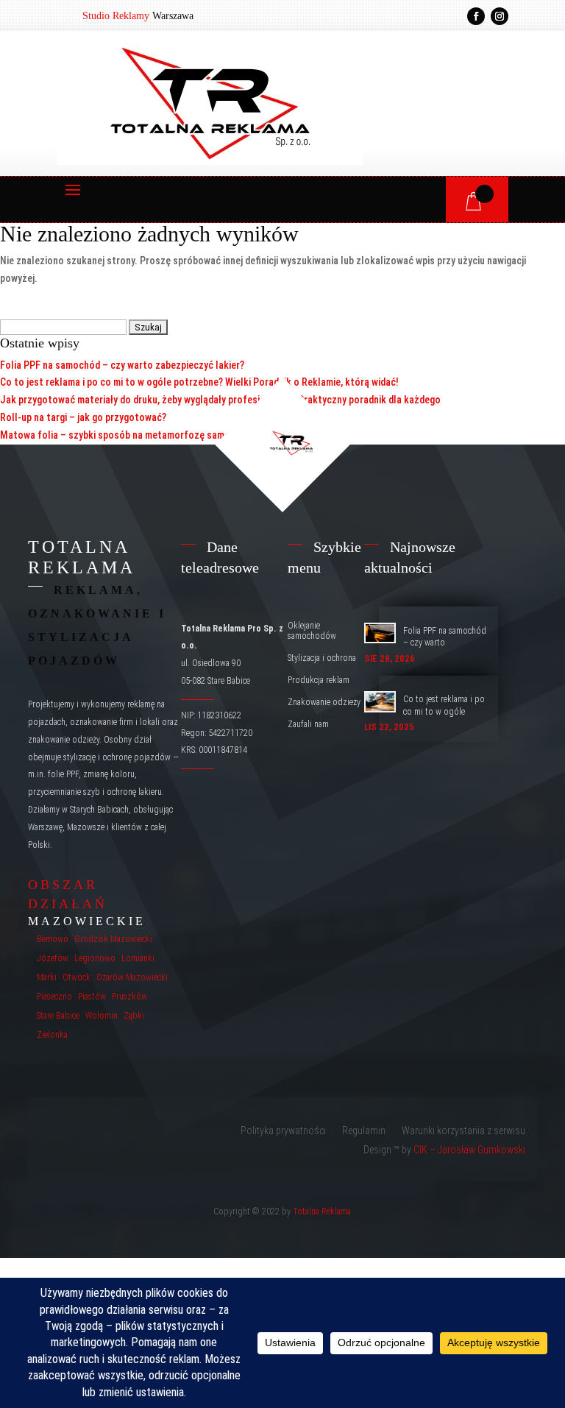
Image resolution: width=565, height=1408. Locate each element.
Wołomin (101, 1016)
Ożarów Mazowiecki (132, 977)
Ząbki (134, 1016)
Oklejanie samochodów (312, 630)
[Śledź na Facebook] (476, 16)
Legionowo (95, 958)
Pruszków (129, 996)
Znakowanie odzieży (324, 702)
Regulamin (363, 1130)
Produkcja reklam (318, 680)
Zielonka (52, 1035)
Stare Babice (58, 1016)
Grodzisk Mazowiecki (113, 939)
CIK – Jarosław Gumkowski (469, 1150)
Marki (47, 977)
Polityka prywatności (283, 1130)
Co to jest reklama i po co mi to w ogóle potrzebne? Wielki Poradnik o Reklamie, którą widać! (199, 382)
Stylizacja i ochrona (322, 658)
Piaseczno (54, 996)
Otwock (76, 977)
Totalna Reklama (322, 1211)
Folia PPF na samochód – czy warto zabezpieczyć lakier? (122, 365)
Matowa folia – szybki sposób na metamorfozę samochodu (128, 435)
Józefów (52, 958)
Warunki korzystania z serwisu (463, 1130)
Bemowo (52, 939)
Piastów (92, 996)
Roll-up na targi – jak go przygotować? (83, 417)
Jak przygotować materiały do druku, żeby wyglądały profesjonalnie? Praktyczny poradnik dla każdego (220, 400)
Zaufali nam (308, 724)
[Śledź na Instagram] (499, 16)
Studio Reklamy (115, 15)
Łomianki (137, 958)
